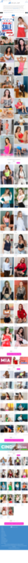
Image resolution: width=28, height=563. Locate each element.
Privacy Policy (6, 12)
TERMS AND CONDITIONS (15, 8)
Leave (24, 15)
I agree (13, 15)
